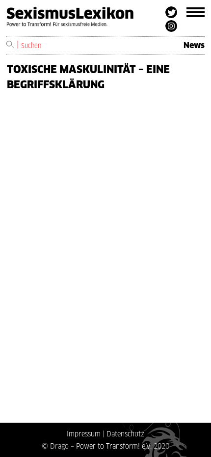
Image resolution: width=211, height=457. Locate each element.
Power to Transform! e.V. (114, 446)
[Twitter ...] (171, 12)
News (194, 45)
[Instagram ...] (171, 26)
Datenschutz (125, 434)
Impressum (84, 434)
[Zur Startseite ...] (85, 20)
